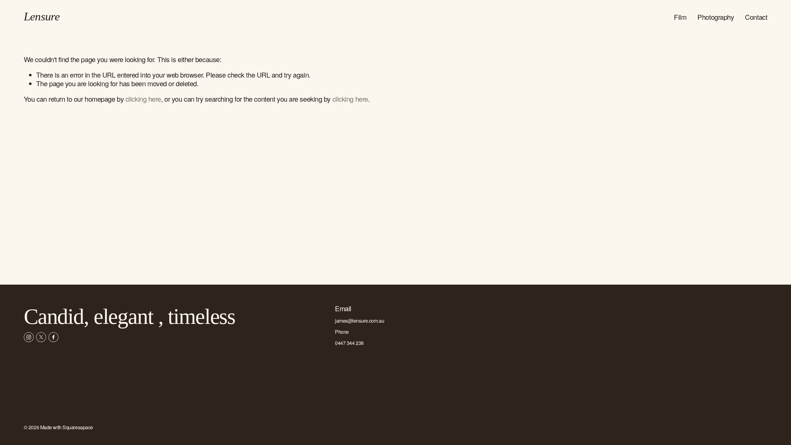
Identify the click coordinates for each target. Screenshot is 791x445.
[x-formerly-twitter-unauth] (41, 337)
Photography (715, 17)
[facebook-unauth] (53, 337)
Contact (756, 17)
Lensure (42, 16)
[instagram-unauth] (29, 337)
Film (680, 17)
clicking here (143, 99)
